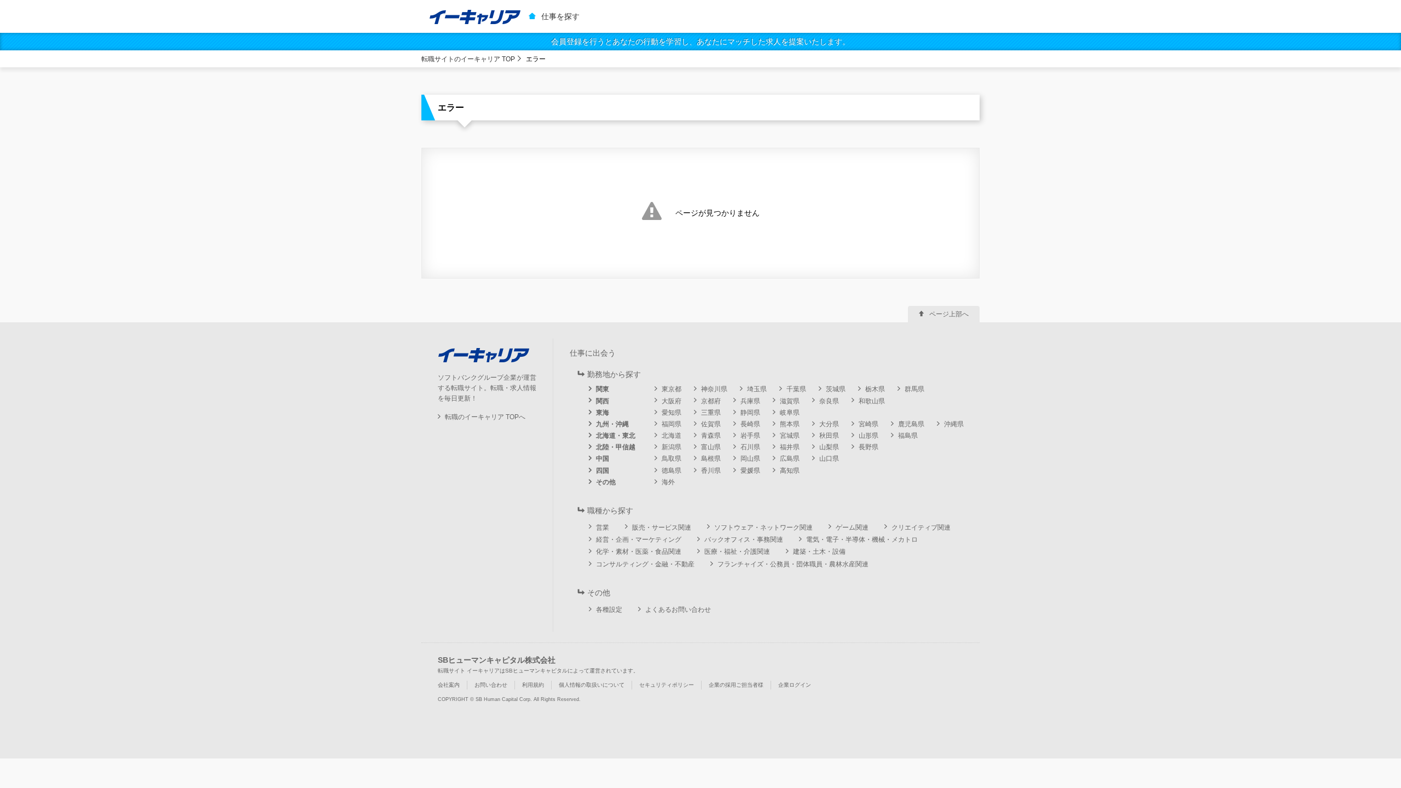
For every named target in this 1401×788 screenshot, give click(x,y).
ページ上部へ (949, 314)
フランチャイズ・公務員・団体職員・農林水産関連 (793, 564)
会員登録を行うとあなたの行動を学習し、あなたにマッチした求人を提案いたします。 (700, 41)
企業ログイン (794, 685)
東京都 (671, 389)
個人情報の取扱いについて (591, 685)
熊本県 (790, 424)
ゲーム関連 (852, 527)
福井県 (790, 447)
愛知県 (671, 412)
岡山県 (750, 458)
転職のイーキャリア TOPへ (485, 417)
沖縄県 (954, 424)
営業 (602, 527)
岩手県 (750, 435)
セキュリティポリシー (666, 685)
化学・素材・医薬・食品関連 (638, 551)
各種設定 (609, 609)
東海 (602, 412)
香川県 (711, 470)
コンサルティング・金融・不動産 (645, 564)
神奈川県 (714, 389)
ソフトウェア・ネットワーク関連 (763, 527)
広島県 (790, 458)
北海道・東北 (615, 435)
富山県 (711, 447)
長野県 (868, 447)
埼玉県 (757, 389)
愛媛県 (750, 470)
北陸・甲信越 (615, 447)
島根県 (711, 458)
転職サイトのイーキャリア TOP (468, 59)
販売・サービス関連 (661, 527)
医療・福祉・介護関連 (737, 551)
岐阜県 (790, 412)
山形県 (868, 435)
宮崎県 (868, 424)
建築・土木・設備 (819, 551)
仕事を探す (560, 16)
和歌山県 (872, 401)
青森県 (711, 435)
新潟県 (671, 447)
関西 (602, 401)
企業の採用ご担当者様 (736, 685)
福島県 (908, 435)
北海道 (671, 435)
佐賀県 (711, 424)
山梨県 (829, 447)
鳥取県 (671, 458)
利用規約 (533, 685)
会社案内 (449, 685)
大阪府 (671, 401)
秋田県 (829, 435)
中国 (602, 458)
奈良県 (829, 401)
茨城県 (836, 389)
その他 (606, 482)
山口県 (829, 458)
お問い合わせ (490, 685)
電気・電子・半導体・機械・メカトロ (862, 539)
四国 (602, 470)
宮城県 (790, 435)
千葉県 (796, 389)
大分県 (829, 424)
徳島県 (671, 470)
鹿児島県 (911, 424)
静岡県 (750, 412)
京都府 (711, 401)
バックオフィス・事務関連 (743, 539)
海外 (668, 482)
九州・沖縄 (612, 424)
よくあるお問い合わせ (678, 609)
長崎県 (750, 424)
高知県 (790, 470)
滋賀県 (790, 401)
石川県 (750, 447)
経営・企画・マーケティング (638, 539)
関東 (602, 389)
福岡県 (671, 424)
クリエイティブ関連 (921, 527)
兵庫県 (750, 401)
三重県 (711, 412)
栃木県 (875, 389)
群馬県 (914, 389)
